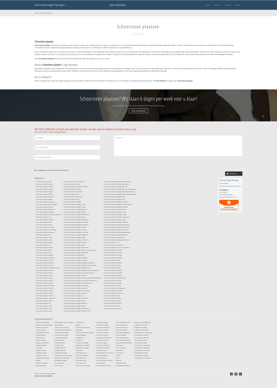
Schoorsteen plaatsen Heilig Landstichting (48, 268)
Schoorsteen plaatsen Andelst (44, 186)
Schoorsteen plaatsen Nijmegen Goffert (74, 237)
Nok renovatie (59, 365)
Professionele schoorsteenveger (85, 332)
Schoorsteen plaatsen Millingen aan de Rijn (76, 186)
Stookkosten (119, 350)
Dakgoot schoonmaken (42, 343)
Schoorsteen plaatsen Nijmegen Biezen (74, 217)
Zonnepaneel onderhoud (142, 337)
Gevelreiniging (59, 325)
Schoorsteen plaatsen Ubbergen (113, 283)
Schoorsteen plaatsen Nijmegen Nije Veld (115, 186)
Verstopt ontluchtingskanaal (143, 322)
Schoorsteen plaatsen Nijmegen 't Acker (75, 204)
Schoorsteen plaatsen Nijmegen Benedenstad (76, 214)
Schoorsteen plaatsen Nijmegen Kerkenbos (76, 288)
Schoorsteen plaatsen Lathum (44, 301)
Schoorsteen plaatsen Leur (43, 303)
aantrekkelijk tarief (115, 45)
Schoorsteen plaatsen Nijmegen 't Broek (75, 207)
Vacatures (118, 360)
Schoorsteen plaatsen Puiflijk (112, 260)
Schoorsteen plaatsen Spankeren (113, 275)
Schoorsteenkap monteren (103, 365)
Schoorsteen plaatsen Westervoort (113, 293)
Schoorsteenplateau (121, 325)
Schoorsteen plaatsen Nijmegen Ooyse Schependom (118, 204)
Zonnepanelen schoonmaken (143, 358)
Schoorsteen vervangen (102, 348)
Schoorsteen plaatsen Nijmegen (72, 202)
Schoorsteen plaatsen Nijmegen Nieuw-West (116, 184)
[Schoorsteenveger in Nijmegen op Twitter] (236, 374)
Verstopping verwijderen (123, 365)
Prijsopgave (79, 330)
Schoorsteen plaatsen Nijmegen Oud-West (116, 207)
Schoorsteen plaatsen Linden (44, 308)
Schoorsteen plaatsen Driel (43, 235)
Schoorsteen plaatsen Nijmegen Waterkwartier (117, 227)
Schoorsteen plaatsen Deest (44, 222)
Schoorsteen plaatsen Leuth (44, 306)
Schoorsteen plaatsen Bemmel (44, 207)
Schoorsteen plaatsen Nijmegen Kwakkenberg (76, 290)
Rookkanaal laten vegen (82, 345)
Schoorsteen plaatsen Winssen (112, 301)
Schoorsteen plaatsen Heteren (44, 280)
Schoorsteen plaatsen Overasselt (113, 250)
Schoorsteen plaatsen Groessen (45, 260)
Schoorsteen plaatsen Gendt (44, 252)
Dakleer (38, 360)
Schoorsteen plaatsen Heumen (44, 283)
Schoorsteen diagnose (82, 355)
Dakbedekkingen (41, 335)
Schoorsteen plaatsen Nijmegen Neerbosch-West (117, 181)
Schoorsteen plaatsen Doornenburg (46, 230)
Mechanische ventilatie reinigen (63, 355)
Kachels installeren (60, 343)
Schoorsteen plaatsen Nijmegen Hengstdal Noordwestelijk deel (81, 270)
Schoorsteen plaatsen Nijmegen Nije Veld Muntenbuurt (119, 191)
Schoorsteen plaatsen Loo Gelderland (74, 181)
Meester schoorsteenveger (62, 358)
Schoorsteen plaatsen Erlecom (44, 247)
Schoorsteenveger (121, 335)
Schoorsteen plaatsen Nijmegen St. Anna (115, 212)
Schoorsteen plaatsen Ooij (111, 242)
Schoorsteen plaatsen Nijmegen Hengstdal (75, 260)
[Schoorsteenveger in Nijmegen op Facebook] (232, 374)
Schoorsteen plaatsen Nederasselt (73, 197)
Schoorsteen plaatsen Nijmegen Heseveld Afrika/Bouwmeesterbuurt (82, 278)
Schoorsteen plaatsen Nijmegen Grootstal (75, 242)
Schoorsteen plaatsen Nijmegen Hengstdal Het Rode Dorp (80, 265)
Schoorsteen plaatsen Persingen (113, 255)
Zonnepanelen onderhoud (142, 350)
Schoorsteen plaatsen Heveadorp (45, 285)
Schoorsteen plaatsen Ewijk (43, 250)
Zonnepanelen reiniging (141, 355)
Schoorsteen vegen (101, 343)
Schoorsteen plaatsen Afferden (44, 184)
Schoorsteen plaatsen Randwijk (113, 263)
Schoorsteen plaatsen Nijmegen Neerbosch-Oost (77, 311)
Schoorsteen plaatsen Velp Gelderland (114, 288)
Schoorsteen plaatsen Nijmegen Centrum (75, 227)
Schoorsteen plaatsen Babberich (45, 197)
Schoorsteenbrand (101, 350)
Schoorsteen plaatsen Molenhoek (73, 191)
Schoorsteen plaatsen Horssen (44, 290)
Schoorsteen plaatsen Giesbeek (45, 255)
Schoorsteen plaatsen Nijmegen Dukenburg (76, 232)
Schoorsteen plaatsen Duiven (44, 240)
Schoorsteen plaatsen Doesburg (45, 227)
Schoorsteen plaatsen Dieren (44, 225)
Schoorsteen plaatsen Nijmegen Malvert (75, 301)
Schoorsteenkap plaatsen (123, 322)
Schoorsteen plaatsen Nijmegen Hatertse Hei (76, 247)
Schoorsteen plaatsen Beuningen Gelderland (48, 214)
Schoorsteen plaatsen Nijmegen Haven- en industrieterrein (80, 250)
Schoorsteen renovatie (102, 332)
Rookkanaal (79, 340)
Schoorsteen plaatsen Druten (44, 237)
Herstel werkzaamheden (61, 332)
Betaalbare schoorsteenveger (44, 325)
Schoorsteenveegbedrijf (122, 332)
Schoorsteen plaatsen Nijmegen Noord (115, 197)
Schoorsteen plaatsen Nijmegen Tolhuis (115, 219)
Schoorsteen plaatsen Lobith (44, 311)
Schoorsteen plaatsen (45, 13)
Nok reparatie (80, 322)
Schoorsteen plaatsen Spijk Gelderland (115, 278)
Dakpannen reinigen (42, 363)
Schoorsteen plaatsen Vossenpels (113, 290)
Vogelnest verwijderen (141, 327)
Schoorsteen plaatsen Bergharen (45, 212)
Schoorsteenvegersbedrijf (123, 340)
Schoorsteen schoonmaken (103, 337)
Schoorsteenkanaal (101, 358)
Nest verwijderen (59, 363)
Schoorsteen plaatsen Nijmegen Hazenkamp (76, 252)
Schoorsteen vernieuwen (103, 345)
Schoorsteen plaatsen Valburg (112, 285)
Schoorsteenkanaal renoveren (104, 360)
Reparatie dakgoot (81, 335)
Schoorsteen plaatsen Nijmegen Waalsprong (116, 225)
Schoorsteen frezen (81, 358)
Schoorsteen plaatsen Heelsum (44, 265)
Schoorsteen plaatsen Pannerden (113, 252)
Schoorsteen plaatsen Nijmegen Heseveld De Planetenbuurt (80, 280)
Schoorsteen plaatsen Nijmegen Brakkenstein (76, 225)
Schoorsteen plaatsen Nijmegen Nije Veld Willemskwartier (120, 194)
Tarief (117, 358)
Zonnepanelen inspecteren (142, 348)
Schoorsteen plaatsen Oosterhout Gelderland (116, 247)
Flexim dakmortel (41, 365)
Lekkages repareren (60, 350)
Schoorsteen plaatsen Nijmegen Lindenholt (76, 298)
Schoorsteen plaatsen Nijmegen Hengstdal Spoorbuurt (79, 273)
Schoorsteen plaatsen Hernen (44, 273)
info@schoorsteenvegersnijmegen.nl (231, 186)
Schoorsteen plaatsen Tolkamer (113, 280)
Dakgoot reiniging (41, 340)
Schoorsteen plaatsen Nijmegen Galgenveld (76, 235)
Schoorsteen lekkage (102, 322)
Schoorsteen (79, 350)
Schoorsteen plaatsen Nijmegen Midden (75, 306)
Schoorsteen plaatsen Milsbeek (72, 189)
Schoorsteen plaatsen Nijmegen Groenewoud (76, 240)
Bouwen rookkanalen (42, 327)
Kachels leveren (59, 345)
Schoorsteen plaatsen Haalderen (45, 263)
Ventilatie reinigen (121, 363)
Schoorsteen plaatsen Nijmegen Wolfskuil (115, 235)
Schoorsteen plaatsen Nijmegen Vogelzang (116, 222)
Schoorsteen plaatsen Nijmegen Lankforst (75, 293)
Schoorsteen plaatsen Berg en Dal (45, 209)
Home (36, 13)
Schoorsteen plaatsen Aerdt (44, 181)
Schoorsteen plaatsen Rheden (112, 268)
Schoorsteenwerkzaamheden (124, 343)
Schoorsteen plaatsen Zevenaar (113, 308)
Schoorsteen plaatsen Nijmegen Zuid (114, 237)
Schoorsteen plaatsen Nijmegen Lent (74, 296)
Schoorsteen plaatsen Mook (71, 194)
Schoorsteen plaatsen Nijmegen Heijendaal (76, 257)
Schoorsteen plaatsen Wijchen (112, 298)
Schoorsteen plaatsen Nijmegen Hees (74, 255)
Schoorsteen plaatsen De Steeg (44, 219)
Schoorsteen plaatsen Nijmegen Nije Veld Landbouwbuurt (120, 189)
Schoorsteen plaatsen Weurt (112, 296)
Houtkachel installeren (61, 337)
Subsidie (118, 355)
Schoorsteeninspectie (102, 355)
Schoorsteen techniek (102, 340)
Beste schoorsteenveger (42, 322)
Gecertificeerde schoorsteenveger (64, 322)
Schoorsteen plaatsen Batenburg (45, 202)
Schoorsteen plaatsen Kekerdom (45, 296)
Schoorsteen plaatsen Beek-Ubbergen (46, 204)
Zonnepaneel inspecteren (142, 335)
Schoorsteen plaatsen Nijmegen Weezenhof (116, 230)
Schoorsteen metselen (102, 325)
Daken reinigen (40, 337)
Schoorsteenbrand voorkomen (104, 353)
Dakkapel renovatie (41, 355)
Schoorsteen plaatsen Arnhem (44, 194)
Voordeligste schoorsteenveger (143, 332)
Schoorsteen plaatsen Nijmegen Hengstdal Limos (77, 268)
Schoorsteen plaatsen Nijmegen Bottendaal (76, 222)
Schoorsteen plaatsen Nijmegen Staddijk (115, 214)
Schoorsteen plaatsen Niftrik (71, 199)
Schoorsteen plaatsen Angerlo (44, 191)
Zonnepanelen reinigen (141, 353)
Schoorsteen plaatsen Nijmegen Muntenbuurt (76, 308)
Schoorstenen (120, 345)
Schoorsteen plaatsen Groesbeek (45, 257)
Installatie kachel (59, 340)
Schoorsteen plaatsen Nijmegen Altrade (75, 212)
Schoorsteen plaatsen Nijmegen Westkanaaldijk (117, 232)
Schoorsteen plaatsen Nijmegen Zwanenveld (116, 240)
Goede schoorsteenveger (62, 327)
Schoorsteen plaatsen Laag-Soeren (45, 298)
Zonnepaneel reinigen (141, 340)
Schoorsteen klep (81, 363)
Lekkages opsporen (60, 348)
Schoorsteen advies (81, 353)
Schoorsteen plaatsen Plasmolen (113, 257)
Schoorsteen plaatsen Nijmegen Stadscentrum (117, 217)
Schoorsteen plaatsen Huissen (44, 293)
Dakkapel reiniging (41, 353)
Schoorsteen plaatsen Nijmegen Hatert (74, 245)
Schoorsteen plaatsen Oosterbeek (113, 245)
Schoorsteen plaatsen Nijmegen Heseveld (75, 275)
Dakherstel (39, 348)
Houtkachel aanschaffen (61, 335)
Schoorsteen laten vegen (83, 365)
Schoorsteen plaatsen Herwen (44, 278)
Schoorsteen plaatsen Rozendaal (113, 270)
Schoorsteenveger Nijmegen (50, 5)
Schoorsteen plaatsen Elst (43, 245)
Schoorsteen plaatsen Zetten (112, 306)
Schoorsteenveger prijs (122, 337)
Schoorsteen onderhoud (103, 327)
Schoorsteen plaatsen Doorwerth (45, 232)
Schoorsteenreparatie (122, 327)
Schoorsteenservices (121, 330)
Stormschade (119, 353)
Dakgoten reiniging (41, 345)
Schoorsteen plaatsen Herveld (44, 275)
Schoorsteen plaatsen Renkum (112, 265)
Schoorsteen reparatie (102, 335)
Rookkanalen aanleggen (82, 348)
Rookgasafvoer (80, 337)
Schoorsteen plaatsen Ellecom (44, 242)
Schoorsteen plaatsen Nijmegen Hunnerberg (76, 285)
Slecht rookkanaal (121, 348)
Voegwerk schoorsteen (141, 325)
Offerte (78, 325)
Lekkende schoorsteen (61, 353)
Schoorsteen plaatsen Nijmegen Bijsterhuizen (76, 219)
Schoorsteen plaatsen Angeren (44, 189)
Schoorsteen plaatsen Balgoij (44, 199)
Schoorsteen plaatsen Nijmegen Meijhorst (75, 303)
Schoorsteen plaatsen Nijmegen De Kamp (75, 230)
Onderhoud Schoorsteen (83, 327)
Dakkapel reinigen (41, 350)
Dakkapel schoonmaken (43, 358)
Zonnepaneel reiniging (141, 343)
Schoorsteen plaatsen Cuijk (43, 217)
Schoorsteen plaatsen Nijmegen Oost (114, 199)
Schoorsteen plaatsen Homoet (44, 288)
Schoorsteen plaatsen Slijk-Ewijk (113, 273)
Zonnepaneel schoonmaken (142, 345)
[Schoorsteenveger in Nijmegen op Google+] (240, 374)
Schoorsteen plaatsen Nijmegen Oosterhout (116, 202)
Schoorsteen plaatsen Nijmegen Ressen (115, 209)
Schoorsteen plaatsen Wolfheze (113, 303)
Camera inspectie (41, 330)
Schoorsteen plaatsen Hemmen (45, 270)
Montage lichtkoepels (61, 360)
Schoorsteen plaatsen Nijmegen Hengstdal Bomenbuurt (79, 263)
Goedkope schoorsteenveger (63, 330)
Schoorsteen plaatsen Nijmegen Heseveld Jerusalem (78, 283)
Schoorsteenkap (100, 363)
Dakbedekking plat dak (42, 332)
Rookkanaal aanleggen (82, 343)
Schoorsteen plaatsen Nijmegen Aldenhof (75, 209)
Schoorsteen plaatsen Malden (72, 184)
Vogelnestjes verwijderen (142, 330)
